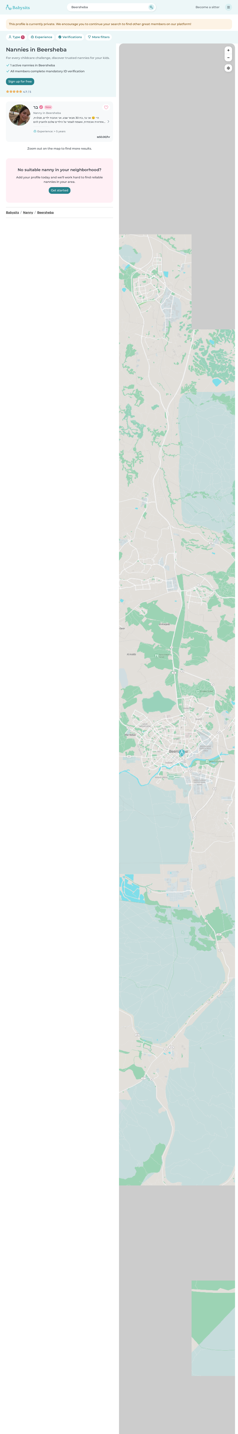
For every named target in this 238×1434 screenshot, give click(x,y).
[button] (182, 753)
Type (17, 37)
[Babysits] (18, 7)
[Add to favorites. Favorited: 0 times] (106, 107)
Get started (59, 190)
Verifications (72, 37)
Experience (43, 37)
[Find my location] (228, 68)
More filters (100, 37)
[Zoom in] (228, 50)
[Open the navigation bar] (228, 7)
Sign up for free (20, 81)
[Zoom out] (228, 57)
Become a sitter (208, 7)
